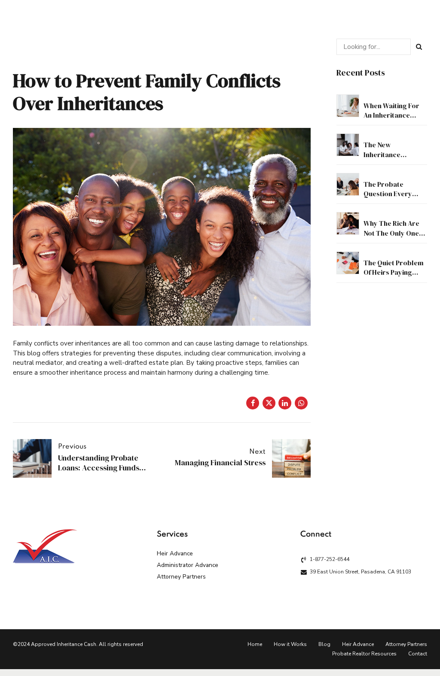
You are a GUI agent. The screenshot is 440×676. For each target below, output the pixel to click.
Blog (324, 644)
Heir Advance (175, 553)
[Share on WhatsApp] (301, 403)
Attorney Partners (181, 577)
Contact (417, 653)
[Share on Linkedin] (284, 403)
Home (255, 644)
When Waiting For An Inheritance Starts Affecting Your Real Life (391, 120)
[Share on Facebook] (252, 403)
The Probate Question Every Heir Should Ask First (389, 198)
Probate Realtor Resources (364, 653)
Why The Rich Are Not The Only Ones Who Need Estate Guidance (393, 237)
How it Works (290, 644)
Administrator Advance (187, 565)
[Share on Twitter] (269, 403)
